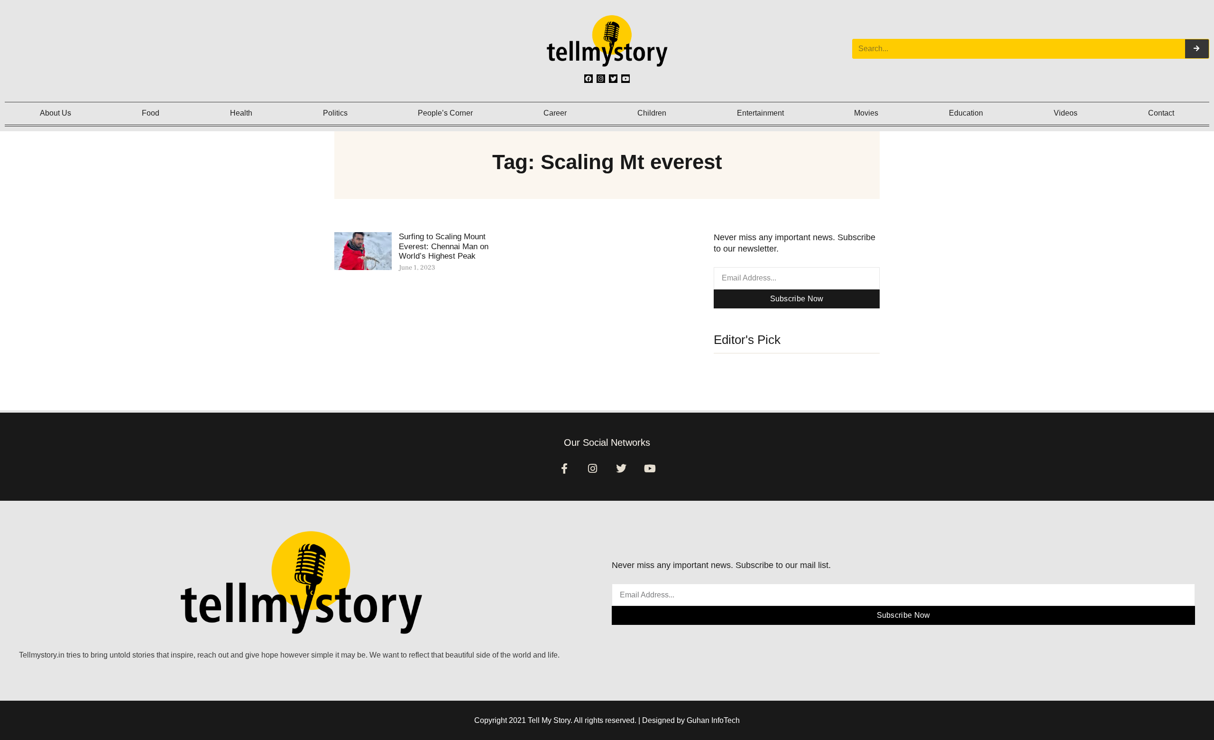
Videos (1065, 113)
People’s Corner (445, 113)
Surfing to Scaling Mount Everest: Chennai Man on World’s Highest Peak (443, 246)
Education (966, 113)
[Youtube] (625, 78)
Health (241, 113)
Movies (866, 113)
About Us (55, 113)
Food (150, 113)
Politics (335, 113)
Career (555, 113)
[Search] (1197, 48)
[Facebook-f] (564, 468)
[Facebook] (588, 78)
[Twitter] (613, 78)
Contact (1161, 113)
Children (651, 113)
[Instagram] (601, 78)
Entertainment (760, 113)
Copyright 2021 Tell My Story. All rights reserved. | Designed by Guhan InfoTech (607, 720)
